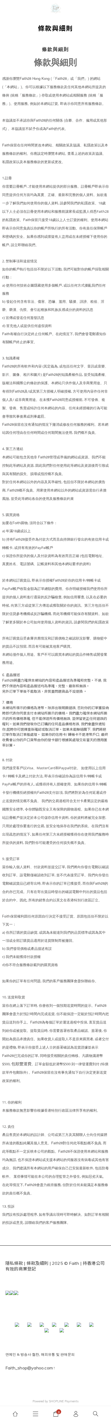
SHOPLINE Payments (64, 1401)
